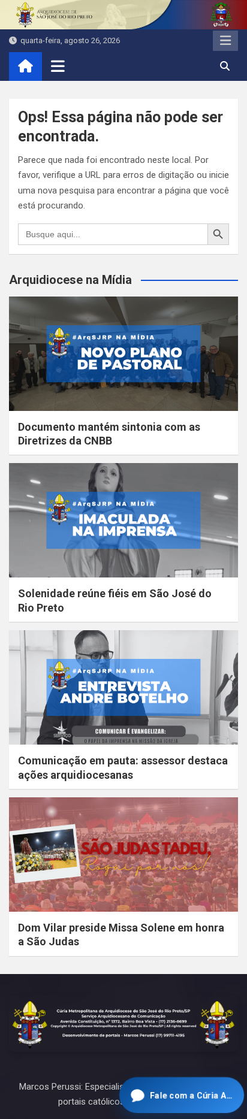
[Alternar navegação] (58, 66)
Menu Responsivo (225, 41)
